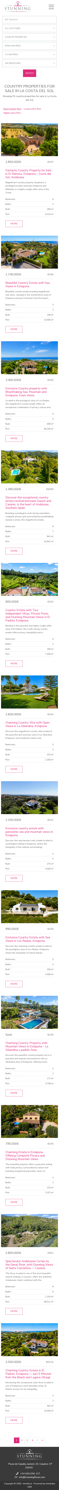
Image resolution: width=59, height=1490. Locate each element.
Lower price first (32, 109)
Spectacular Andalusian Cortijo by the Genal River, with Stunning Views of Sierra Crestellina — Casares (29, 1264)
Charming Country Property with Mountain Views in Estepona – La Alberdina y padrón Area (26, 1046)
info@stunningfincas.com (32, 1477)
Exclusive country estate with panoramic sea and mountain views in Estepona (29, 831)
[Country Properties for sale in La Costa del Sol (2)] (37, 1440)
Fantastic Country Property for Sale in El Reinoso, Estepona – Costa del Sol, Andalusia (28, 173)
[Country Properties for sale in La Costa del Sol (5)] (42, 1440)
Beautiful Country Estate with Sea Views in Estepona (27, 284)
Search (30, 73)
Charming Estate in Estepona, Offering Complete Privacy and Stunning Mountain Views (25, 1155)
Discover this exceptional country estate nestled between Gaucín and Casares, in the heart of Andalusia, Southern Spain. (28, 503)
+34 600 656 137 (30, 1473)
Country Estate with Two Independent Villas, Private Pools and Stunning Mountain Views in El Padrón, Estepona (27, 615)
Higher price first (12, 113)
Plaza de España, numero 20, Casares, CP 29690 (30, 1465)
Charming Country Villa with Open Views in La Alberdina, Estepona (27, 724)
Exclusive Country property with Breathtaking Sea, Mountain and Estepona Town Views (26, 392)
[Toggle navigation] (51, 7)
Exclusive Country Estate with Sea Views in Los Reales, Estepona (27, 939)
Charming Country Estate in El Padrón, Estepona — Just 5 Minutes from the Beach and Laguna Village (28, 1373)
